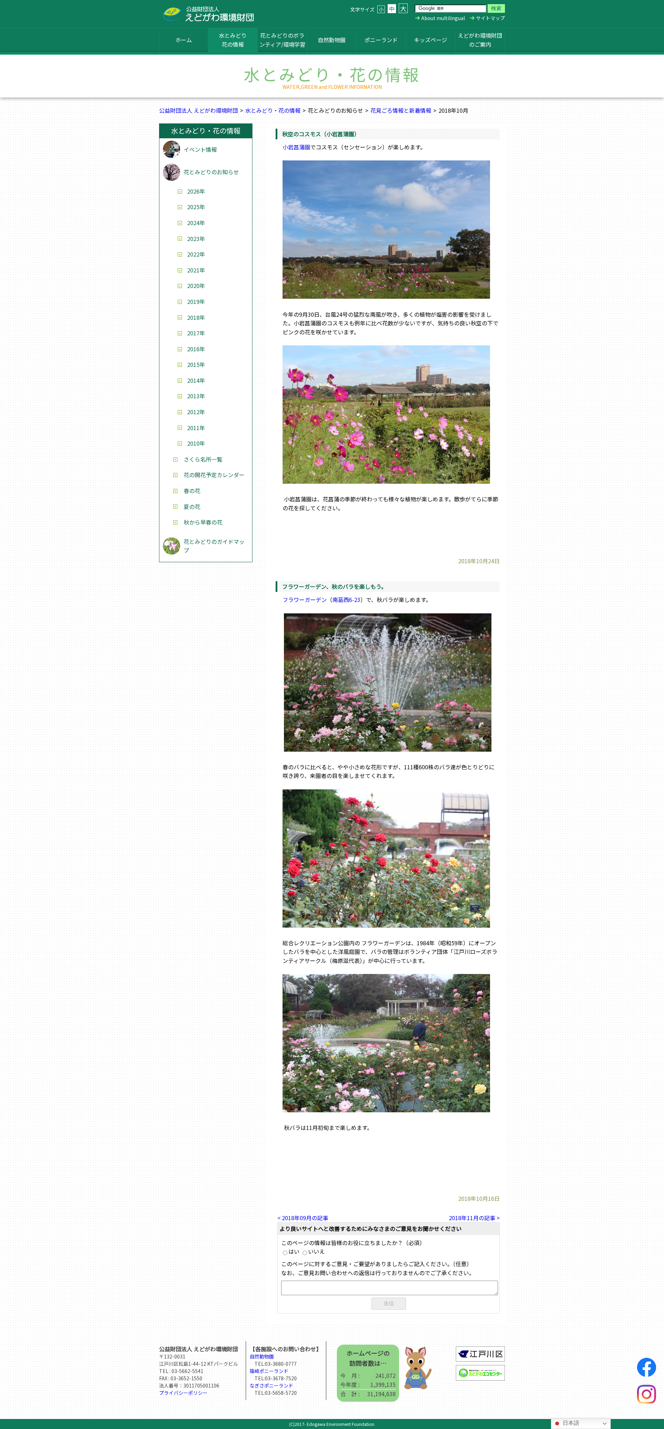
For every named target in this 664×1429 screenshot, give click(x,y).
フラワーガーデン (305, 599)
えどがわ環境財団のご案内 (480, 39)
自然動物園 (331, 40)
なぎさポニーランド (271, 1385)
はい (293, 1251)
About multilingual (443, 18)
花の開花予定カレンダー (214, 475)
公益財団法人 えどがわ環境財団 (198, 110)
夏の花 (192, 506)
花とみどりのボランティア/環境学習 (282, 39)
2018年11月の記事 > (474, 1218)
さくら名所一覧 (203, 459)
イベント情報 (200, 149)
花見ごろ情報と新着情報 (400, 110)
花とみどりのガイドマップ (214, 546)
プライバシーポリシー (183, 1392)
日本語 (570, 1423)
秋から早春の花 (203, 522)
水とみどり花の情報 (233, 39)
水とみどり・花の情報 (273, 110)
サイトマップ (490, 18)
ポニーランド (381, 40)
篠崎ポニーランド (269, 1370)
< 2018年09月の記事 (302, 1218)
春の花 (192, 490)
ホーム (183, 40)
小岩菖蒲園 (296, 147)
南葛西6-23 (346, 599)
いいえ (316, 1251)
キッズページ (430, 40)
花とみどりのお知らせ (211, 172)
